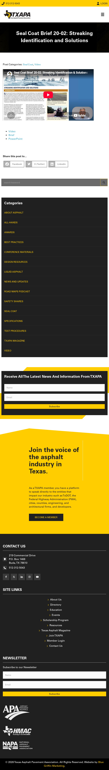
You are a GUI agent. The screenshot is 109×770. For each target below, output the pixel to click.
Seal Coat (28, 64)
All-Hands (11, 222)
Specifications (13, 321)
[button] (6, 577)
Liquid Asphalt (13, 271)
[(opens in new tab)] (16, 712)
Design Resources (16, 261)
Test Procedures (15, 330)
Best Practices (14, 242)
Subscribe (54, 406)
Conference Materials (18, 252)
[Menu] (102, 14)
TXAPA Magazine (14, 340)
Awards (9, 232)
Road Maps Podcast (17, 291)
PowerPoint (15, 138)
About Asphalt (13, 212)
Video (37, 64)
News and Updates (16, 281)
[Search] (103, 182)
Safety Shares (13, 301)
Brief (11, 135)
